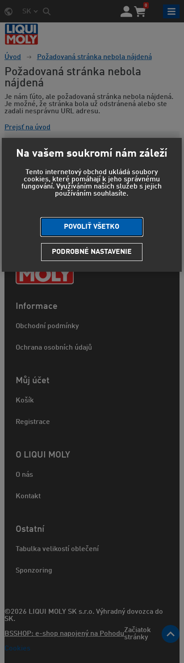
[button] (91, 227)
